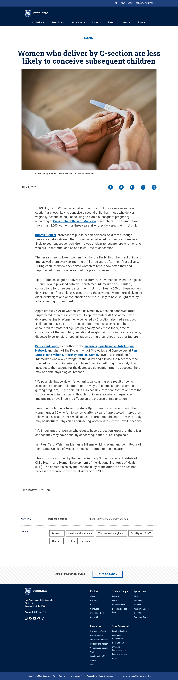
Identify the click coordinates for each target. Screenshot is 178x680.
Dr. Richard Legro (47, 346)
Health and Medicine (80, 533)
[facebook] (110, 187)
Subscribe (107, 574)
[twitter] (121, 187)
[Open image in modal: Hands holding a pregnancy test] (89, 119)
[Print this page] (154, 187)
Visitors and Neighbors (111, 533)
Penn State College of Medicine (74, 221)
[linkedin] (132, 187)
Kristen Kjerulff (45, 235)
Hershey (70, 541)
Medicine (86, 541)
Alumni (56, 541)
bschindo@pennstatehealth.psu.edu (109, 519)
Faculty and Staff (141, 533)
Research (89, 38)
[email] (143, 187)
